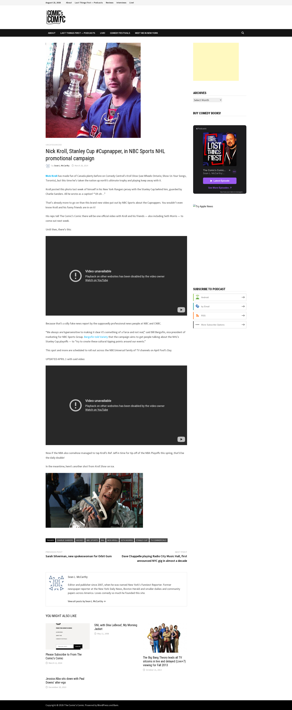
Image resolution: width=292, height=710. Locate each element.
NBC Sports (92, 540)
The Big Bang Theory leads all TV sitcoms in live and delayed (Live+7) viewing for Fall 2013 (164, 661)
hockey (79, 540)
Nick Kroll (51, 176)
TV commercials (158, 540)
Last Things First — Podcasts (89, 2)
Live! (131, 2)
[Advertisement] (216, 62)
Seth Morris (127, 540)
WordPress (103, 705)
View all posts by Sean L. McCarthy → (87, 601)
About (69, 2)
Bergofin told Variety (96, 337)
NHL (102, 540)
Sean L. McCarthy (62, 165)
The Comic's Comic (74, 705)
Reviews (109, 2)
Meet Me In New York (146, 32)
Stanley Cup (142, 540)
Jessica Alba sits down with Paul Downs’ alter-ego (65, 680)
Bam (115, 705)
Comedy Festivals (120, 32)
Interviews (121, 2)
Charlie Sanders (65, 540)
